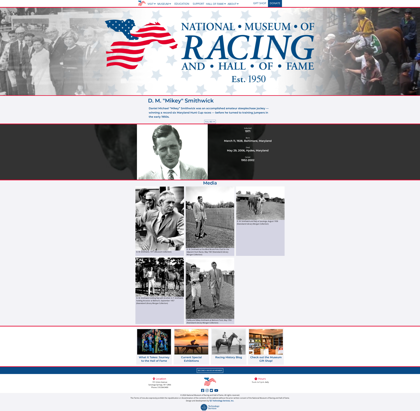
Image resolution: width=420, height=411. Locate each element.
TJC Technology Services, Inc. (221, 401)
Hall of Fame (215, 4)
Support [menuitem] (198, 3)
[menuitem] (142, 3)
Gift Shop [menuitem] (259, 3)
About (232, 4)
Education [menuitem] (181, 3)
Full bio (208, 122)
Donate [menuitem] (275, 3)
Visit (150, 4)
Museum (163, 4)
